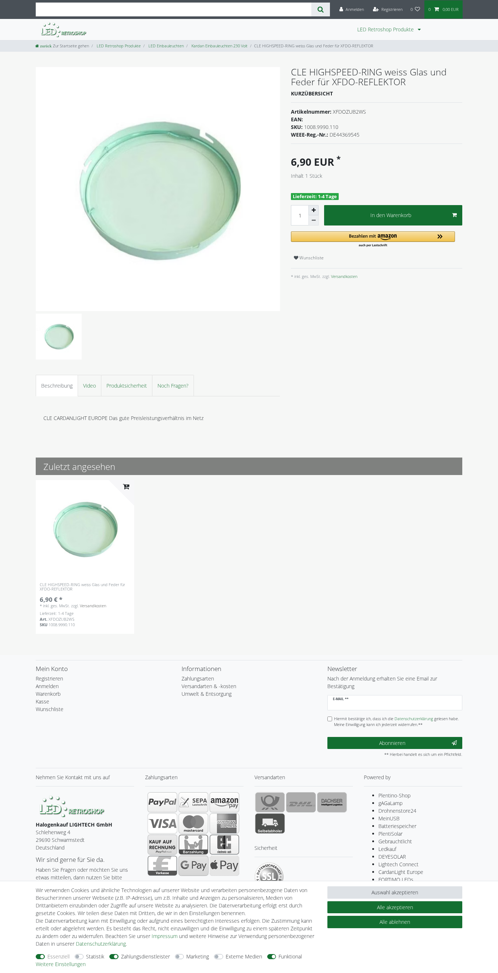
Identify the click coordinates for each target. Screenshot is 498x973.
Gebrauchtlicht (395, 841)
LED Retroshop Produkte (386, 29)
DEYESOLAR (392, 856)
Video (89, 385)
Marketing (197, 956)
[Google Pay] (193, 865)
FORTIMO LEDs (395, 879)
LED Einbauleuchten (165, 45)
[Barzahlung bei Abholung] (193, 844)
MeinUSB (389, 818)
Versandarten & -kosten (209, 686)
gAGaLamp (390, 803)
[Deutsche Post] (269, 802)
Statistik (95, 956)
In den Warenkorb (390, 215)
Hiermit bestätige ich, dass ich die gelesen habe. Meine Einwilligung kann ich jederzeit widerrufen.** (396, 721)
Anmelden (47, 686)
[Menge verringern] (313, 220)
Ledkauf (387, 849)
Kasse (42, 701)
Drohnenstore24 (397, 810)
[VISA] (162, 823)
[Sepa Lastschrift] (193, 802)
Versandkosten (343, 276)
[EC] (224, 844)
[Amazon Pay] (224, 802)
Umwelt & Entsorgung (207, 693)
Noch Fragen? (172, 385)
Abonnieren (392, 742)
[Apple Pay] (224, 865)
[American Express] (224, 823)
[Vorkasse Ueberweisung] (162, 865)
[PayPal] (162, 802)
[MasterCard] (193, 823)
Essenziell (58, 956)
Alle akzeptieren (395, 907)
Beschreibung (57, 385)
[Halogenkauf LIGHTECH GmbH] (72, 805)
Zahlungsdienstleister (145, 956)
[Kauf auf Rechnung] (162, 844)
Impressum (165, 936)
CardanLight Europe (400, 871)
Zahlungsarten (198, 678)
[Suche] (320, 9)
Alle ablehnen (395, 921)
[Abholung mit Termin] (269, 823)
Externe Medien (244, 956)
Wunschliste (311, 258)
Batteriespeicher (397, 826)
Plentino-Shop (394, 795)
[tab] (57, 385)
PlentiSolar (390, 833)
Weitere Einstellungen (61, 964)
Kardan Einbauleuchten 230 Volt (219, 45)
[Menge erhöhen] (313, 210)
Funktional (290, 956)
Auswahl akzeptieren (394, 892)
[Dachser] (331, 802)
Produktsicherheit (126, 385)
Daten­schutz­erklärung (101, 943)
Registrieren (49, 678)
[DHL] (300, 802)
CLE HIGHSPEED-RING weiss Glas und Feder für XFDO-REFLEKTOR (82, 587)
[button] (373, 239)
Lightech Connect (398, 864)
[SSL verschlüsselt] (269, 876)
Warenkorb (48, 693)
